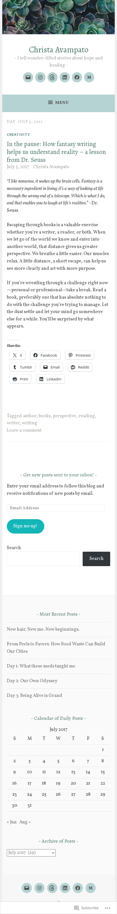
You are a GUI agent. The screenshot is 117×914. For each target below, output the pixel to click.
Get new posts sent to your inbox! (58, 474)
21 (88, 783)
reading (86, 416)
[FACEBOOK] (78, 888)
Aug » (25, 822)
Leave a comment (24, 430)
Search (14, 548)
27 (73, 794)
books (45, 416)
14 (88, 772)
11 (44, 772)
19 (58, 783)
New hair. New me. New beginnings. (43, 629)
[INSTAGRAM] (39, 888)
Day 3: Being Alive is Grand (34, 696)
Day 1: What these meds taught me (41, 666)
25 (44, 794)
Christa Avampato (58, 49)
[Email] (28, 77)
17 (30, 783)
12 (58, 772)
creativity (18, 134)
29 (102, 794)
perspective (64, 416)
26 (58, 794)
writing (29, 423)
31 (30, 805)
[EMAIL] (27, 888)
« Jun (12, 822)
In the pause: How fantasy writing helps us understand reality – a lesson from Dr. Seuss (56, 152)
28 (88, 794)
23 (14, 794)
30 (14, 805)
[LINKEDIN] (65, 888)
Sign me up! (25, 526)
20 (73, 783)
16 (14, 783)
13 (73, 772)
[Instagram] (40, 77)
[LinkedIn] (65, 77)
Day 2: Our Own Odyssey (32, 681)
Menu (62, 103)
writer (13, 423)
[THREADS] (52, 888)
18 (44, 783)
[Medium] (89, 77)
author (29, 416)
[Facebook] (77, 77)
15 (103, 772)
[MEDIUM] (90, 888)
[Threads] (52, 77)
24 (29, 794)
